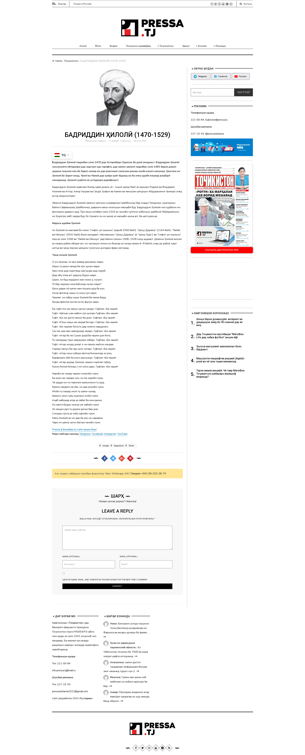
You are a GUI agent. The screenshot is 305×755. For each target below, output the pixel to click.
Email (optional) (128, 556)
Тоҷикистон (166, 46)
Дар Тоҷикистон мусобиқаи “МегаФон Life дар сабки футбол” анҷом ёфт (220, 336)
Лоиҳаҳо (220, 46)
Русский (87, 3)
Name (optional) (71, 556)
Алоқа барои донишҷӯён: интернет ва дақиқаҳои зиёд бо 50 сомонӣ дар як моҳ (219, 322)
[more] (104, 637)
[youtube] (223, 4)
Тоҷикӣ (77, 3)
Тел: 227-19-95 (61, 684)
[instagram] (219, 4)
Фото (98, 46)
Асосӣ (82, 46)
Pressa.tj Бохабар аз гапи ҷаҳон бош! (74, 429)
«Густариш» (86, 698)
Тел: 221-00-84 (61, 663)
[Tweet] (113, 458)
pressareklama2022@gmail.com (70, 691)
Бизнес (202, 46)
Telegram (135, 473)
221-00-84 (197, 120)
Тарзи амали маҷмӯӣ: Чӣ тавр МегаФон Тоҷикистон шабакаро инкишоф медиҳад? (220, 373)
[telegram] (227, 4)
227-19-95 (197, 133)
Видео (113, 46)
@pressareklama (214, 133)
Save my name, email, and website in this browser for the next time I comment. (105, 579)
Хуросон (119, 445)
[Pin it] (130, 458)
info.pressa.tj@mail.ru (63, 670)
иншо (105, 445)
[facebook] (212, 4)
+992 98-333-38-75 (153, 473)
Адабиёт (115, 141)
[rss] (231, 4)
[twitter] (215, 4)
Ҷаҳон (186, 46)
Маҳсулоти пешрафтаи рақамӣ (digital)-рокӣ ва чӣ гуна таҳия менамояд (220, 360)
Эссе (131, 445)
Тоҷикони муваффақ (138, 46)
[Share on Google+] (121, 458)
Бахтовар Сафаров (96, 141)
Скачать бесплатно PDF (222, 250)
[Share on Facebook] (104, 458)
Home (58, 61)
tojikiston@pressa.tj (216, 120)
